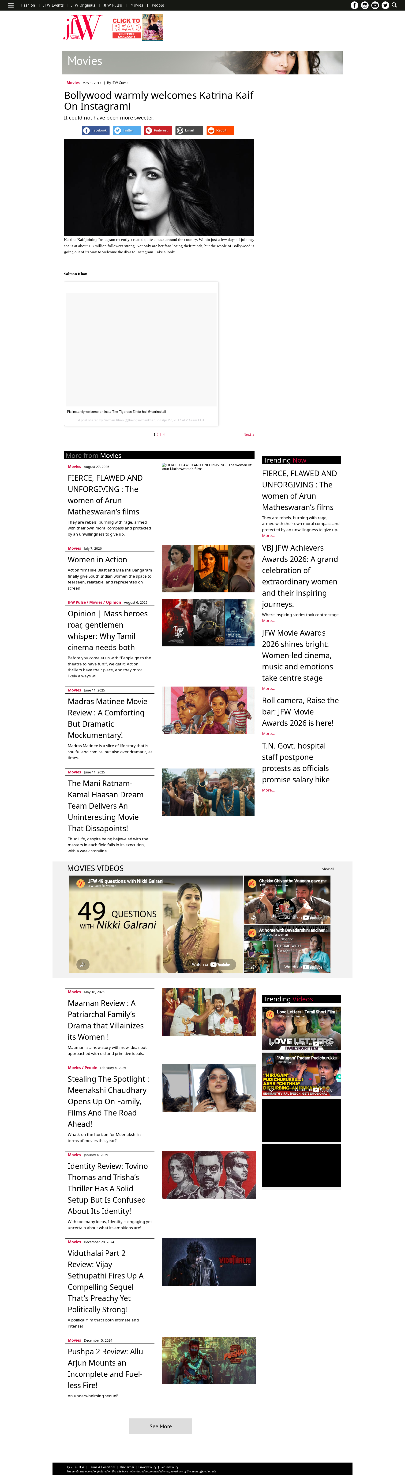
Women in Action (97, 559)
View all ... (330, 869)
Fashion (28, 5)
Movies (136, 5)
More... (268, 535)
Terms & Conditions (102, 1467)
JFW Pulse (113, 5)
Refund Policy (169, 1467)
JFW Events (53, 5)
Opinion (113, 602)
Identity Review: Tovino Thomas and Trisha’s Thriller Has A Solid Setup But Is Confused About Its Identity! (108, 1188)
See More (161, 1426)
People (158, 5)
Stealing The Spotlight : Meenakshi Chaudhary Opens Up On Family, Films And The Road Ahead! (108, 1101)
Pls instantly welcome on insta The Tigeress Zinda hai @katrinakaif (116, 411)
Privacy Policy (147, 1467)
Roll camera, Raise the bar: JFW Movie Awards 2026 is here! (300, 711)
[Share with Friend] (189, 130)
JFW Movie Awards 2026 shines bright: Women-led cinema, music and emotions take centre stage (297, 655)
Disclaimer (127, 1467)
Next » (249, 434)
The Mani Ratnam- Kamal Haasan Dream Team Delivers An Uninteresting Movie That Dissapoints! (106, 805)
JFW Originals (83, 5)
